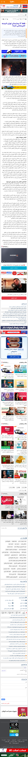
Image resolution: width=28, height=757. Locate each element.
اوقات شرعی (22, 608)
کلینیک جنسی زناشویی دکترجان (20, 563)
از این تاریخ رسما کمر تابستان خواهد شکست (17, 617)
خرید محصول (14, 298)
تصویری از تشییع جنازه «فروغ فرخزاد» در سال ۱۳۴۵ (16, 627)
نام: (26, 682)
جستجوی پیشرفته (15, 743)
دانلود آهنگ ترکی (7, 571)
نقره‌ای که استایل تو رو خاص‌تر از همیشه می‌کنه (17, 310)
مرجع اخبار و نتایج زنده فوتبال (11, 549)
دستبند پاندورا (10, 547)
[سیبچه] (14, 724)
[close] (1, 747)
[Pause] (3, 261)
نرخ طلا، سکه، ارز (8, 600)
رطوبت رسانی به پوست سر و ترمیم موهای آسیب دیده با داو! (14, 315)
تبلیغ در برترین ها (14, 741)
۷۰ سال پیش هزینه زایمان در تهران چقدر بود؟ (16, 593)
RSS (10, 743)
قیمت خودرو (22, 603)
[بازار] (14, 731)
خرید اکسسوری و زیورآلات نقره (20, 547)
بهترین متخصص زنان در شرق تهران (19, 571)
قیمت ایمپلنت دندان (22, 541)
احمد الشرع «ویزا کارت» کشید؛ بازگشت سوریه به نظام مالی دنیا (14, 658)
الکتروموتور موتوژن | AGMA (11, 577)
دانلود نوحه (13, 569)
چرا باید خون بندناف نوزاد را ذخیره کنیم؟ (18, 308)
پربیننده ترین (9, 613)
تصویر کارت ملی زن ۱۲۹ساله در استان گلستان (17, 644)
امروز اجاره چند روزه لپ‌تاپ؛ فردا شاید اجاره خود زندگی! (15, 639)
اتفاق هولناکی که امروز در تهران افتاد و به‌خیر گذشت (15, 591)
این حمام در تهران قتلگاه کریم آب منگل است (17, 655)
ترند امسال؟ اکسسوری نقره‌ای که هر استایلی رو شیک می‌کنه (14, 314)
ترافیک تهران (22, 606)
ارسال (3, 699)
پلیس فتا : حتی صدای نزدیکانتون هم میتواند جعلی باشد (15, 312)
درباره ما (8, 740)
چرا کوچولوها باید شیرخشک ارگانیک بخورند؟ (17, 324)
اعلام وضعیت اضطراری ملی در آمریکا (19, 653)
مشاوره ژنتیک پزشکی (8, 563)
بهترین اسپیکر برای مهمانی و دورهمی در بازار (17, 306)
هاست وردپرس (6, 569)
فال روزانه (10, 606)
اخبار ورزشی (14, 740)
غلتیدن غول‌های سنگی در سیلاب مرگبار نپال (17, 624)
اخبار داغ (17, 613)
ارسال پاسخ (4, 670)
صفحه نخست (24, 740)
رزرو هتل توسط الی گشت (15, 552)
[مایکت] (14, 735)
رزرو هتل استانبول (22, 555)
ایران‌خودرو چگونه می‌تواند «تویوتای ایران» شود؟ (17, 641)
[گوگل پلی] (14, 728)
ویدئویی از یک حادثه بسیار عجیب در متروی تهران (15, 586)
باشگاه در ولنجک (23, 558)
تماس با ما (4, 740)
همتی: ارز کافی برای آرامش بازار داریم (18, 620)
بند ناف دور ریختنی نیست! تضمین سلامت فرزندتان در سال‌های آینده (14, 321)
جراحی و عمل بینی (22, 577)
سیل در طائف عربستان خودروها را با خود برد (17, 629)
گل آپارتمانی (7, 555)
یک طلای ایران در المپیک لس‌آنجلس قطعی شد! (17, 660)
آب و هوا (10, 603)
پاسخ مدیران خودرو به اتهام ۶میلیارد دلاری (18, 615)
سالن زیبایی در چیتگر (13, 566)
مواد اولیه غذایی (5, 552)
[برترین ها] (12, 2)
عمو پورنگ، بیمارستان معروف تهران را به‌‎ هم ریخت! (15, 589)
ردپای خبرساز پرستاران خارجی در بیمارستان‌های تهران (15, 584)
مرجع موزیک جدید (22, 549)
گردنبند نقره (11, 544)
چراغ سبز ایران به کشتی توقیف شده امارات (17, 622)
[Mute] (5, 261)
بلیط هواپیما (14, 541)
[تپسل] (2, 246)
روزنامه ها (23, 600)
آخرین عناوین (23, 613)
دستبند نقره (17, 544)
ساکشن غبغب (23, 544)
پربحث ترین (3, 613)
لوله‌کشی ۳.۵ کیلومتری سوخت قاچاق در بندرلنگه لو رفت (15, 648)
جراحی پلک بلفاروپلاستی (13, 558)
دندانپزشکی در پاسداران (21, 569)
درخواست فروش (14, 268)
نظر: (26, 687)
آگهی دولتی (7, 741)
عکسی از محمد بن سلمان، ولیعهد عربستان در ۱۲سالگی (15, 637)
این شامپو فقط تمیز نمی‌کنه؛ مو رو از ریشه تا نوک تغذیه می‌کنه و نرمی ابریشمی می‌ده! (14, 318)
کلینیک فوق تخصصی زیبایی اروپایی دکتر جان (17, 560)
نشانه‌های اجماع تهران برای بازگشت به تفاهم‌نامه (17, 646)
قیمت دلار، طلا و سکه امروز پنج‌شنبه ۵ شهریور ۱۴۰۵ (16, 651)
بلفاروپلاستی (7, 541)
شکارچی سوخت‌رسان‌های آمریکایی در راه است (17, 634)
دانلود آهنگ (24, 552)
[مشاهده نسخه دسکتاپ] (2, 2)
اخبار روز (19, 740)
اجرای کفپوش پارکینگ (22, 574)
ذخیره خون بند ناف (22, 566)
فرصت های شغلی (21, 741)
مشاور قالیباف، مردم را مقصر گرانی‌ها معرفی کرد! (17, 632)
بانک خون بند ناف (12, 574)
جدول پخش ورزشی (8, 608)
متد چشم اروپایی (14, 555)
